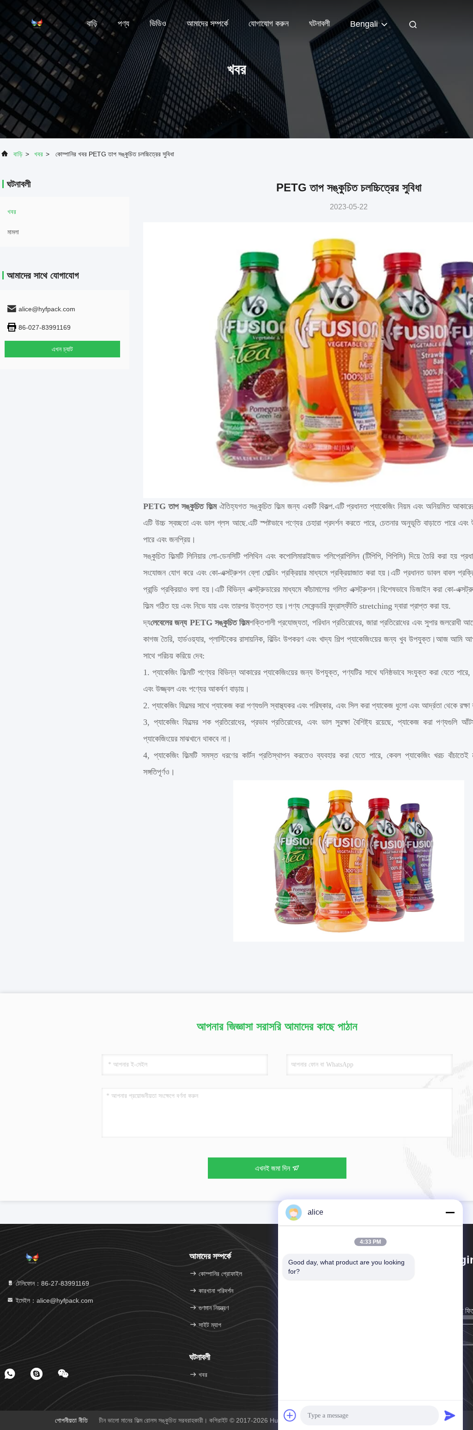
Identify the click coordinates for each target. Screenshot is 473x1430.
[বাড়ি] (37, 23)
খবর (38, 154)
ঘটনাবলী (319, 23)
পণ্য (123, 23)
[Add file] (290, 1415)
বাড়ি (92, 23)
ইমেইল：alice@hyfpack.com (53, 1300)
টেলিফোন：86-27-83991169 (51, 1283)
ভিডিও (158, 23)
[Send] (450, 1415)
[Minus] (449, 1212)
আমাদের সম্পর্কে (207, 23)
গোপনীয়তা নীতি (71, 1420)
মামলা (13, 232)
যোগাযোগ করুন (269, 23)
